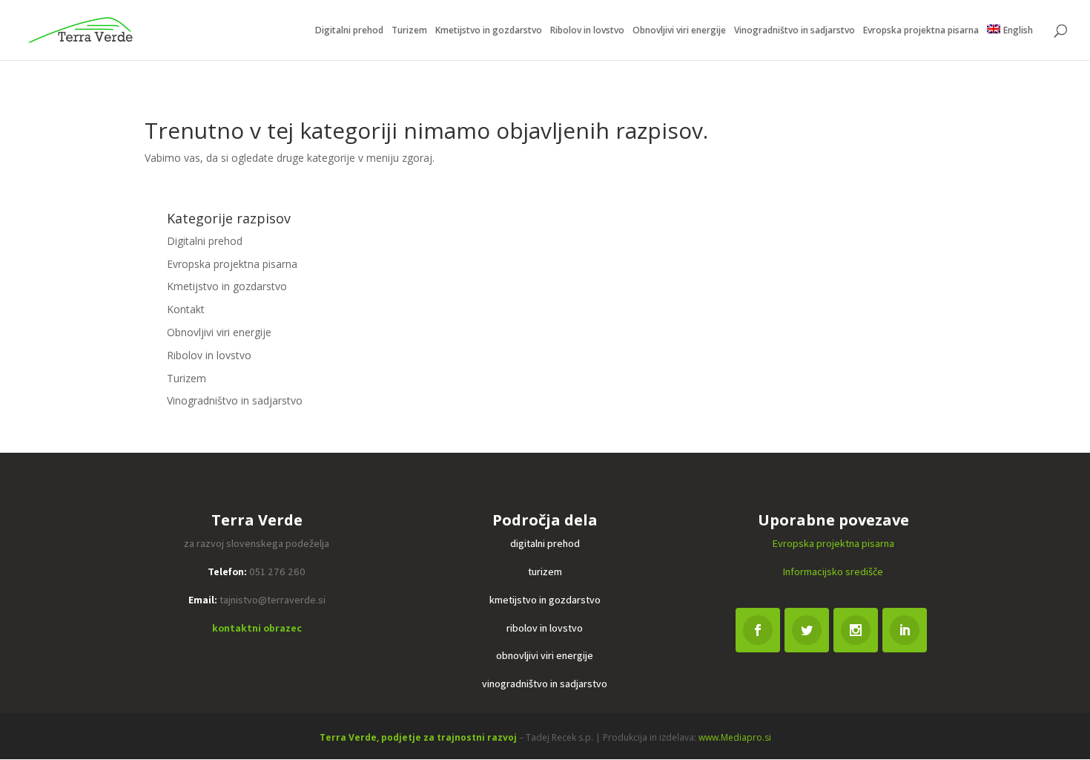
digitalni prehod (545, 543)
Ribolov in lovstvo (587, 30)
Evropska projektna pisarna (921, 30)
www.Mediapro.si (734, 737)
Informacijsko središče (833, 571)
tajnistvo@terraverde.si (272, 599)
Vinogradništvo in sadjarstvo (794, 30)
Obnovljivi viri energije (679, 30)
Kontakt (186, 309)
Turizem (409, 30)
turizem (545, 571)
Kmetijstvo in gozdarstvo (488, 30)
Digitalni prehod (349, 30)
